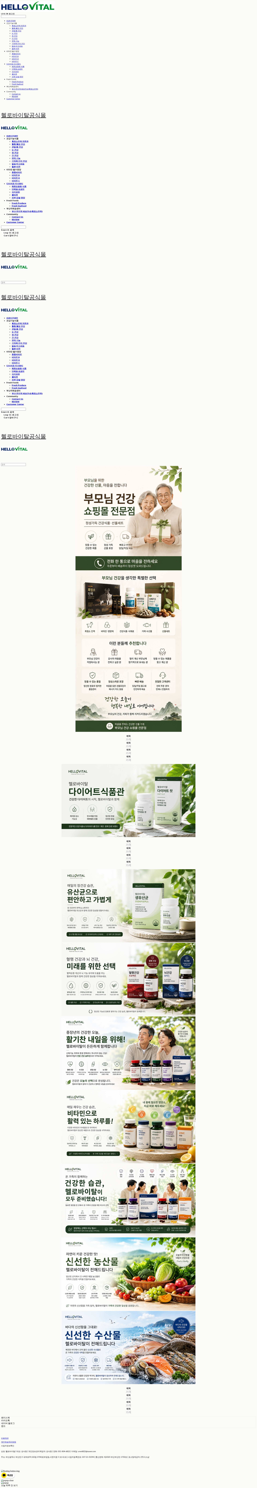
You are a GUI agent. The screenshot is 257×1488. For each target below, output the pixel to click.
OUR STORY (11, 21)
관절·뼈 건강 (16, 31)
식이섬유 (15, 71)
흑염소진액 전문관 (19, 26)
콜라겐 (14, 74)
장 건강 (14, 36)
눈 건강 (14, 33)
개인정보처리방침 (8, 1442)
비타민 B (15, 56)
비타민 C (15, 61)
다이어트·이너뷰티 (13, 64)
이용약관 (5, 1438)
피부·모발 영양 (17, 76)
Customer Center (13, 99)
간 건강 (14, 38)
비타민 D (15, 59)
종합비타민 (16, 54)
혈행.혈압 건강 (17, 28)
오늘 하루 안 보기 (9, 1485)
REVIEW (15, 96)
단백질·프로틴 (17, 69)
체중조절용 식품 (18, 66)
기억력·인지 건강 (18, 43)
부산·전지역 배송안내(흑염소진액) (25, 89)
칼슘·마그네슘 (17, 46)
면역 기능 (15, 41)
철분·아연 (15, 48)
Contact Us (16, 94)
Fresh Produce (17, 81)
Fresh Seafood (17, 84)
